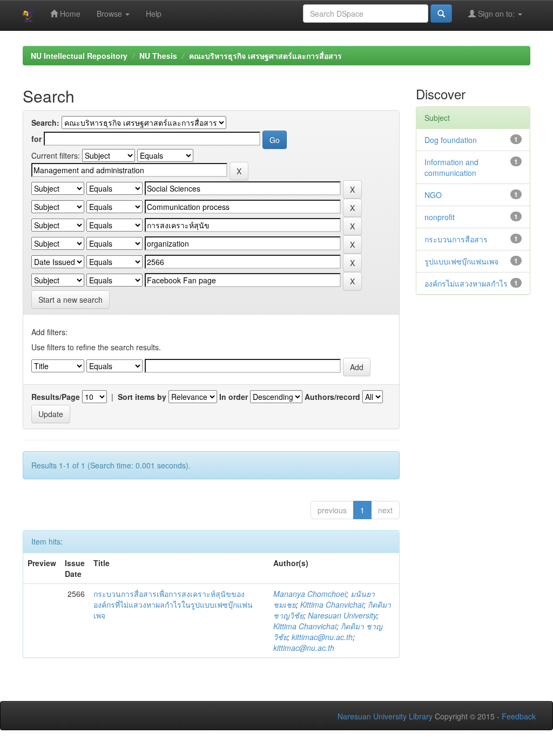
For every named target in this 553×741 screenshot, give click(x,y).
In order (233, 396)
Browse (110, 13)
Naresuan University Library (385, 716)
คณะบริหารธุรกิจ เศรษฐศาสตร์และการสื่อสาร (265, 55)
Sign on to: (496, 13)
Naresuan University (342, 615)
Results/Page (55, 396)
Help (153, 13)
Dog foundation (450, 139)
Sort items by (142, 396)
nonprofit (439, 217)
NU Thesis (158, 55)
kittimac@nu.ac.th (322, 636)
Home (69, 13)
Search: (45, 122)
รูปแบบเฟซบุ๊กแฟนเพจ (461, 261)
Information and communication (451, 167)
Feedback (519, 716)
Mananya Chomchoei (309, 593)
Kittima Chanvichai (331, 604)
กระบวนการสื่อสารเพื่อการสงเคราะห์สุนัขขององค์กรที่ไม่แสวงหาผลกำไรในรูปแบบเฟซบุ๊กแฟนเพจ (173, 604)
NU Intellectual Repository (79, 55)
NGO (433, 194)
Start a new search (70, 299)
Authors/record (332, 396)
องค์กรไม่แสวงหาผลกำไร (466, 283)
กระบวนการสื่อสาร (456, 239)
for (36, 138)
